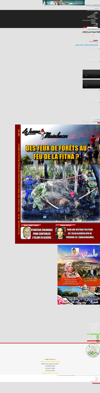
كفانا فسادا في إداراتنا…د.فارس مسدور (86, 45)
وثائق (97, 24)
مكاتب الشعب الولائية (91, 17)
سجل (99, 122)
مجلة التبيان (93, 21)
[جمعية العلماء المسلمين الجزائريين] (93, 6)
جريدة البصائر (93, 19)
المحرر (96, 41)
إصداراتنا (96, 18)
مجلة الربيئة (93, 22)
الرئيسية (96, 12)
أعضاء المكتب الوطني (91, 16)
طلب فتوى (95, 25)
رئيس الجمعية (92, 15)
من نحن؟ (93, 14)
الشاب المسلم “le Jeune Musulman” (88, 20)
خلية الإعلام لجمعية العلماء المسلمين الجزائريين (66, 375)
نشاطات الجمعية (94, 23)
